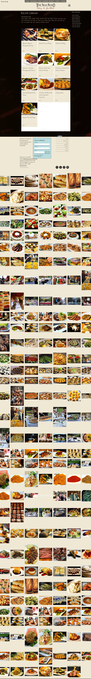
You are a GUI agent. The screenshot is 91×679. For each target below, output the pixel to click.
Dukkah (51, 18)
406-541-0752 (23, 165)
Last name (35, 146)
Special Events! (66, 140)
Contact (67, 148)
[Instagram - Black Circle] (67, 167)
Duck (49, 18)
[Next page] (49, 129)
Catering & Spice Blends (45, 8)
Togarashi (28, 22)
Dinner (45, 18)
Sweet (22, 22)
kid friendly (43, 22)
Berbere (30, 18)
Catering (66, 142)
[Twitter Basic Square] (59, 136)
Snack (58, 20)
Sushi (64, 20)
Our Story (66, 150)
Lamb (65, 18)
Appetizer (26, 18)
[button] (69, 4)
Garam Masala (60, 18)
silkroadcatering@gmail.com (30, 159)
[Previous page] (42, 129)
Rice (37, 20)
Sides (56, 20)
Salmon (39, 20)
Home (67, 138)
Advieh (22, 18)
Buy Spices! (66, 146)
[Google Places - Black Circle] (57, 167)
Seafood (49, 20)
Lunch (22, 20)
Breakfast (33, 18)
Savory (43, 20)
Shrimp (53, 20)
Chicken (37, 18)
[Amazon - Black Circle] (60, 167)
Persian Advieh (27, 20)
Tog (24, 22)
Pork (31, 20)
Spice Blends (66, 144)
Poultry (34, 20)
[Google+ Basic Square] (61, 136)
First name (36, 142)
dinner (34, 22)
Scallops (46, 20)
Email (35, 150)
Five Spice (55, 18)
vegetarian (47, 22)
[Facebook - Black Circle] (64, 167)
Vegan (31, 22)
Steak (61, 20)
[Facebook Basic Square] (58, 136)
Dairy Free (42, 18)
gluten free (38, 22)
